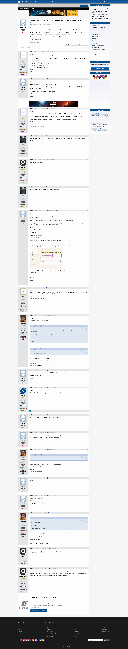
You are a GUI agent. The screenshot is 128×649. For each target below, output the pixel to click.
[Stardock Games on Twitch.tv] (101, 76)
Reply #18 (32, 548)
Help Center (103, 622)
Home (20, 17)
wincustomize (99, 122)
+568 (23, 402)
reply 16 (40, 518)
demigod (98, 126)
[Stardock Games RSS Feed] (105, 78)
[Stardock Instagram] (104, 76)
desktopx (93, 122)
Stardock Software (26, 17)
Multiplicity (20, 631)
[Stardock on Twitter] (94, 76)
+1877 (23, 66)
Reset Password (104, 629)
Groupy (19, 633)
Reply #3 (32, 108)
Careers (75, 627)
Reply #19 (32, 568)
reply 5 (39, 349)
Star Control (47, 629)
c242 (23, 144)
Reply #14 (32, 449)
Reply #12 (32, 414)
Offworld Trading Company (50, 633)
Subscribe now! (100, 68)
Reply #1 (32, 51)
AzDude (23, 396)
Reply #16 (32, 495)
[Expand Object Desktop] (92, 29)
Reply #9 (32, 315)
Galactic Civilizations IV (49, 625)
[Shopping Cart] (107, 1)
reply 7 (40, 326)
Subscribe (106, 640)
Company (76, 620)
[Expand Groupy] (92, 40)
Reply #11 (32, 387)
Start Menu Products (35, 17)
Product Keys (103, 627)
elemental (101, 128)
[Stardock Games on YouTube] (99, 76)
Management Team (77, 625)
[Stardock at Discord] (98, 78)
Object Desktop (21, 622)
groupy (104, 117)
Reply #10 (32, 370)
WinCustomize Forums (53, 387)
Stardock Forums (47, 24)
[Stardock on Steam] (106, 76)
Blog (53, 1)
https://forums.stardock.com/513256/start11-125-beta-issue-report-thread (48, 361)
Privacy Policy (56, 646)
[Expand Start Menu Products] (92, 51)
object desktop (94, 128)
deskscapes (98, 119)
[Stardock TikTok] (100, 78)
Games (36, 1)
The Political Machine (49, 631)
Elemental (47, 624)
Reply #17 (32, 512)
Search (28, 8)
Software (31, 1)
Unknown (23, 27)
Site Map (72, 646)
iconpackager (94, 124)
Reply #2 (32, 78)
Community (43, 1)
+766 (23, 330)
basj (23, 60)
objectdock (94, 117)
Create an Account (104, 625)
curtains (99, 130)
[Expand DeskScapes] (92, 36)
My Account (103, 624)
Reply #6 (32, 187)
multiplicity (100, 117)
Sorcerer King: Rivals (49, 636)
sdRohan (23, 323)
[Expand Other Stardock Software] (92, 45)
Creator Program (77, 633)
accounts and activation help (97, 120)
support (93, 132)
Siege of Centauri (48, 634)
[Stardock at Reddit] (95, 78)
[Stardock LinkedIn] (102, 78)
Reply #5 (32, 159)
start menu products (83, 44)
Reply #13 (32, 432)
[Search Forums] (110, 1)
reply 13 (40, 455)
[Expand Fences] (92, 38)
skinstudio (105, 124)
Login (33, 8)
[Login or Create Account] (105, 1)
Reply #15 (32, 478)
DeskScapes (20, 629)
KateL (23, 87)
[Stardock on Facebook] (96, 76)
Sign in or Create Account (38, 610)
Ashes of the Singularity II (50, 622)
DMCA (68, 646)
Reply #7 (32, 210)
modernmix (105, 130)
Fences (19, 627)
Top (87, 51)
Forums (75, 636)
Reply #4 (32, 135)
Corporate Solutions (22, 624)
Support (58, 1)
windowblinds (98, 113)
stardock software (73, 44)
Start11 (19, 625)
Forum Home (23, 8)
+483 (23, 150)
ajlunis (23, 556)
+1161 (23, 174)
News (49, 1)
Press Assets (76, 631)
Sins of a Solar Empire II (49, 627)
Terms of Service (63, 646)
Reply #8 (32, 288)
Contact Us (76, 634)
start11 (67, 44)
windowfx (103, 126)
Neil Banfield (23, 168)
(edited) (56, 210)
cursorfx (93, 126)
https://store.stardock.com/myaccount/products (42, 467)
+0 (23, 29)
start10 (105, 120)
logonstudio (94, 130)
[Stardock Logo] (22, 1)
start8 (93, 119)
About (75, 622)
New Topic (84, 6)
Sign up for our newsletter (80, 640)
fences (93, 113)
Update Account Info (105, 631)
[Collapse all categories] (109, 25)
